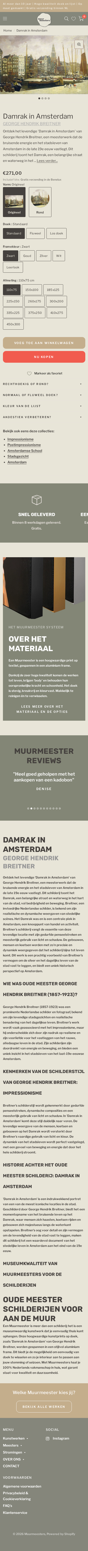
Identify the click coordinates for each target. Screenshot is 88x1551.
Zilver (44, 256)
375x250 (35, 313)
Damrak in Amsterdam (31, 30)
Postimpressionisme (24, 445)
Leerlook (13, 267)
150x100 (31, 290)
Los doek (56, 233)
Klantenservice (15, 1513)
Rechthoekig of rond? (26, 384)
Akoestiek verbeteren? (27, 417)
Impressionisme (20, 439)
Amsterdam (17, 462)
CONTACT (11, 1466)
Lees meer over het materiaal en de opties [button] (42, 709)
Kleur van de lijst (22, 406)
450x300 (13, 324)
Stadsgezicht (18, 456)
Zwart (11, 256)
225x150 (13, 301)
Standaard (14, 233)
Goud (27, 256)
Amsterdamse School (24, 451)
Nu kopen (44, 357)
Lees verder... (47, 161)
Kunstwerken (14, 1438)
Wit (58, 256)
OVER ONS (12, 1459)
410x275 (56, 313)
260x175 (34, 301)
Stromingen (12, 1452)
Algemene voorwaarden (22, 1486)
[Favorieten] (73, 18)
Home (7, 30)
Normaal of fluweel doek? (30, 395)
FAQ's (7, 1506)
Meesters (11, 1445)
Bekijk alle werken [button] (44, 1406)
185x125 (53, 290)
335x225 (13, 313)
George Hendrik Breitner (32, 123)
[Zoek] (66, 18)
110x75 (12, 290)
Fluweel (35, 233)
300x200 (56, 301)
